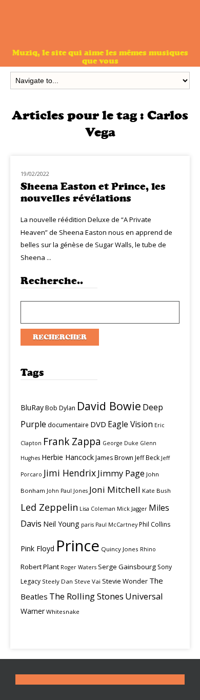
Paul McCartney (116, 524)
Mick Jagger (132, 508)
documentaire (68, 425)
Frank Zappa (72, 441)
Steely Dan (57, 581)
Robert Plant (40, 566)
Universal (144, 596)
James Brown (114, 457)
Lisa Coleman (97, 508)
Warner (33, 611)
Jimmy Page (121, 473)
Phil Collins (154, 524)
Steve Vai (87, 581)
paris (87, 524)
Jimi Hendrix (70, 473)
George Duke (120, 443)
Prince (77, 545)
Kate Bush (156, 490)
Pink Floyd (37, 548)
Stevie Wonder (125, 581)
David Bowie (109, 405)
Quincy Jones (119, 549)
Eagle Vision (130, 424)
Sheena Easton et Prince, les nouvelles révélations (93, 192)
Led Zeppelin (49, 507)
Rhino (148, 549)
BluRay (32, 407)
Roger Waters (78, 567)
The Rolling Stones (86, 596)
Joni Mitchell (115, 489)
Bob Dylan (60, 408)
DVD (98, 424)
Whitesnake (62, 611)
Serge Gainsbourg (127, 566)
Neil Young (61, 524)
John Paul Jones (67, 490)
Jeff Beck (147, 457)
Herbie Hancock (68, 457)
